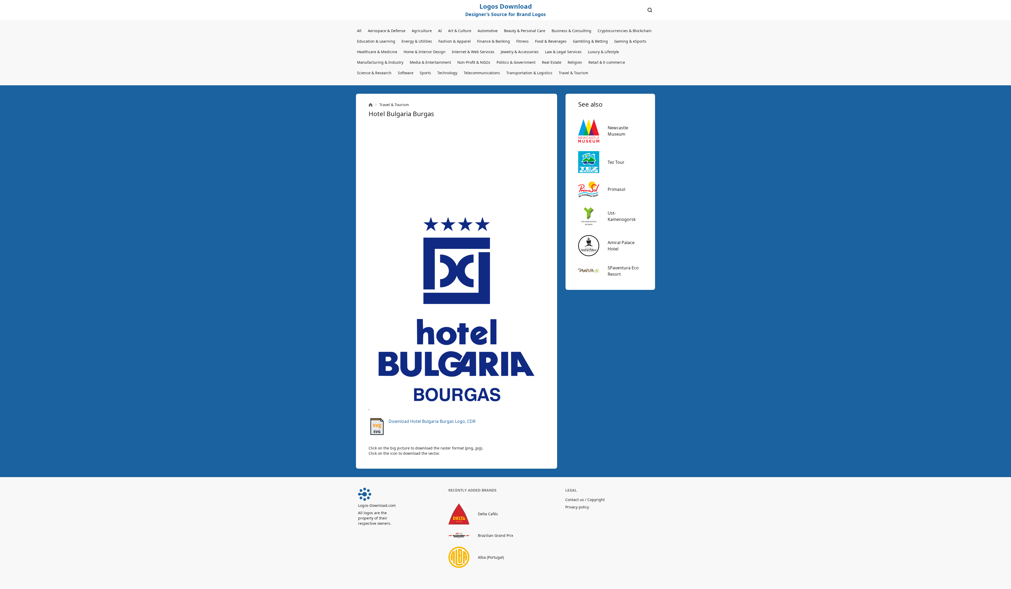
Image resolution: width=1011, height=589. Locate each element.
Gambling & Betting (590, 41)
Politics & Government (516, 62)
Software (405, 72)
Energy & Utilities (417, 41)
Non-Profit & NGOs (473, 62)
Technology (447, 72)
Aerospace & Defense (386, 30)
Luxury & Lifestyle (603, 51)
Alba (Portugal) (491, 557)
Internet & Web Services (473, 51)
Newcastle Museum (618, 131)
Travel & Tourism (573, 72)
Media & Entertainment (430, 62)
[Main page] (371, 105)
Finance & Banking (493, 41)
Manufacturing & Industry (380, 62)
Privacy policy (577, 506)
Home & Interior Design (424, 51)
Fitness (522, 41)
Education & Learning (376, 41)
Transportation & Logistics (529, 72)
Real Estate (551, 62)
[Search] (650, 10)
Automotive (488, 30)
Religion (575, 62)
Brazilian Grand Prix (495, 535)
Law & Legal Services (563, 51)
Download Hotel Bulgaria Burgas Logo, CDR (432, 421)
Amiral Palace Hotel (621, 246)
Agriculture (422, 30)
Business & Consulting (571, 30)
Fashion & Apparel (454, 41)
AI (440, 30)
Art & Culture (459, 30)
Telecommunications (482, 72)
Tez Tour (616, 162)
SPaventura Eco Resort (623, 271)
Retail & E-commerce (606, 62)
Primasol (616, 189)
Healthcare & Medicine (377, 51)
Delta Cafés (488, 513)
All (359, 30)
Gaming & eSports (630, 41)
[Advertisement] (456, 167)
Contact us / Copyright (585, 499)
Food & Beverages (551, 41)
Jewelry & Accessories (520, 51)
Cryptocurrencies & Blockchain (625, 30)
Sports (425, 72)
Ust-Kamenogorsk (622, 216)
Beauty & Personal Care (524, 30)
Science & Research (374, 72)
